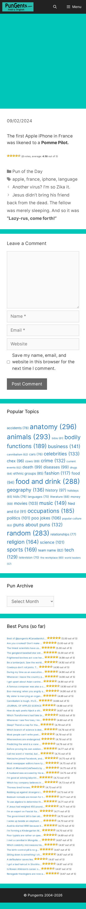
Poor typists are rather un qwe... (25, 835)
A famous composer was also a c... (26, 686)
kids (20, 496)
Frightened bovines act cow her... (25, 657)
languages (38, 496)
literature (59, 496)
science (52, 542)
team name (50, 550)
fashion (57, 473)
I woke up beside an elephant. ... (24, 821)
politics (18, 518)
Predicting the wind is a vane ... (24, 744)
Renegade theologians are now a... (26, 873)
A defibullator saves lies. (20, 859)
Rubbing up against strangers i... (24, 792)
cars (36, 454)
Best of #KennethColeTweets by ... (26, 768)
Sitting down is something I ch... (24, 854)
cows (32, 461)
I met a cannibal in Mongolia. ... (24, 840)
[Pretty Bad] (11, 155)
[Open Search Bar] (54, 7)
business (64, 446)
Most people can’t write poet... (24, 734)
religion (23, 542)
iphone (49, 179)
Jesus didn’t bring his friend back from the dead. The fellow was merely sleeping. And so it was (43, 202)
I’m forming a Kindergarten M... (24, 830)
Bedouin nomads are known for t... (26, 797)
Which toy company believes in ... (25, 782)
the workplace (52, 557)
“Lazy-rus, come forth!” (32, 218)
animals (29, 437)
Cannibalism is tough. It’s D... (22, 700)
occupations (51, 511)
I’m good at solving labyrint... (23, 777)
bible (57, 438)
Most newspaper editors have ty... (26, 763)
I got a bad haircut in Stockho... (24, 864)
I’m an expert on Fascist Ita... (23, 811)
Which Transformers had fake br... (25, 715)
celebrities (62, 454)
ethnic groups (28, 473)
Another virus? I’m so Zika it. (41, 187)
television (29, 557)
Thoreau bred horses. (19, 787)
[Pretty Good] (16, 155)
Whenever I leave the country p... (25, 676)
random (28, 533)
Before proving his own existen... (25, 749)
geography (25, 490)
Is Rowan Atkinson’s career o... (23, 869)
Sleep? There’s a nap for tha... (23, 724)
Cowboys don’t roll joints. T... (22, 667)
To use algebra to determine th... (25, 801)
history (55, 490)
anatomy (53, 427)
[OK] (13, 155)
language (68, 179)
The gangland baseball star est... (25, 652)
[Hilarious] (19, 155)
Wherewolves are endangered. (24, 739)
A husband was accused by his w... (26, 773)
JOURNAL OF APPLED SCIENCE (24, 705)
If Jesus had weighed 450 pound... (25, 806)
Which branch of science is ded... (25, 729)
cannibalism (17, 454)
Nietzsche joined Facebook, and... (25, 758)
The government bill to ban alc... (24, 816)
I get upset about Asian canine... (25, 681)
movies (26, 503)
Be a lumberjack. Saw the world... (25, 662)
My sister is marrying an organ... (24, 696)
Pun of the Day (27, 171)
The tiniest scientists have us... (24, 648)
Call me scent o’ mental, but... (23, 753)
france (33, 179)
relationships (63, 534)
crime (53, 460)
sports (22, 549)
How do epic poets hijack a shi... (24, 710)
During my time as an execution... (25, 672)
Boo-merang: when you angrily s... (26, 691)
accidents (18, 428)
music (53, 503)
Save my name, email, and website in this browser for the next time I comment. (43, 362)
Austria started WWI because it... (25, 825)
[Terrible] (8, 155)
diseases (56, 467)
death (32, 467)
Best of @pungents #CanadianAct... (26, 638)
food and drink (48, 481)
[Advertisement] (43, 59)
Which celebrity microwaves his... (25, 845)
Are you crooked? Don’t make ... (24, 643)
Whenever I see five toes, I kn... (24, 720)
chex (15, 461)
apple (18, 179)
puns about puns (38, 524)
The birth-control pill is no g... (23, 849)
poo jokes (46, 518)
